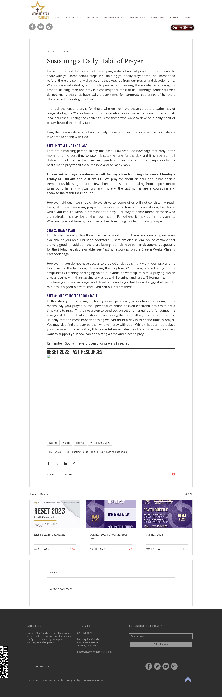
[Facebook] (32, 26)
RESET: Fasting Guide (76, 451)
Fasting (53, 442)
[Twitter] (157, 666)
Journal (80, 442)
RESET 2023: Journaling (49, 534)
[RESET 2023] (167, 514)
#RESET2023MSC (100, 442)
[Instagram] (49, 26)
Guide (66, 442)
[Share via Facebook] (48, 463)
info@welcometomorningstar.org (94, 651)
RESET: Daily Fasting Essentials (109, 451)
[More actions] (173, 51)
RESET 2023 (54, 451)
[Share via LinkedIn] (65, 463)
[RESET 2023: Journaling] (55, 514)
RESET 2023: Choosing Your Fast (108, 536)
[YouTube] (40, 26)
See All (189, 493)
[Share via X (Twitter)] (57, 463)
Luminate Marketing (92, 680)
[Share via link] (74, 463)
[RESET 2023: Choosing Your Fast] (111, 514)
